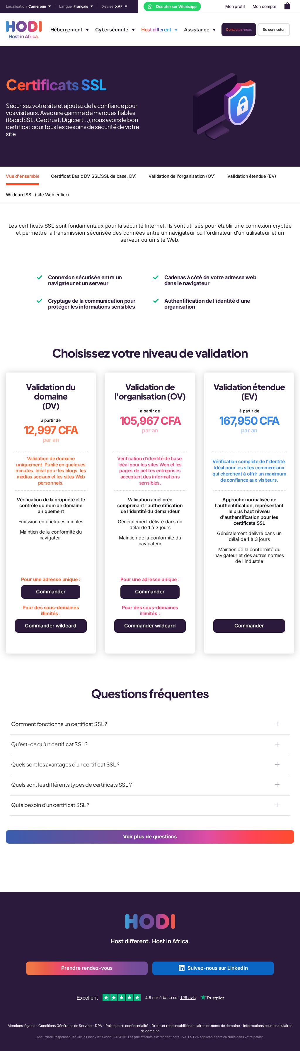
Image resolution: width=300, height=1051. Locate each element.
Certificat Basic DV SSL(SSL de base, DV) (94, 176)
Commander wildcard (50, 626)
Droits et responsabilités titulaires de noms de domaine (195, 1025)
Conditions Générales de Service (64, 1025)
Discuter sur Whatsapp (176, 6)
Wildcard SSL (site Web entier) (37, 194)
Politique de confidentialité (126, 1025)
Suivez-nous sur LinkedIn (218, 968)
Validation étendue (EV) (251, 176)
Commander (51, 592)
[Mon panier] (289, 7)
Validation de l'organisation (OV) (182, 176)
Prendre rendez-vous (86, 968)
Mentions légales (21, 1025)
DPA (98, 1025)
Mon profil (235, 6)
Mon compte (265, 6)
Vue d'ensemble (22, 176)
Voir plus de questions (150, 837)
